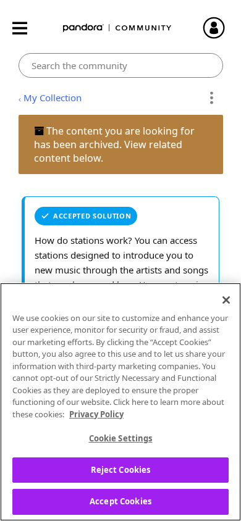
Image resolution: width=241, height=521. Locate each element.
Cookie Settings (121, 438)
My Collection (52, 97)
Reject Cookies (121, 469)
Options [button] (211, 98)
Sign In (219, 27)
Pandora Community (117, 28)
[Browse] (26, 28)
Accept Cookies (120, 501)
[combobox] (121, 65)
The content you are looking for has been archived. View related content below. (114, 144)
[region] (120, 402)
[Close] (226, 300)
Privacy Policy (96, 414)
